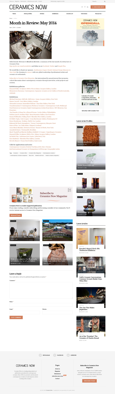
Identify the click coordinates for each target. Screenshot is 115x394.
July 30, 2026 (83, 340)
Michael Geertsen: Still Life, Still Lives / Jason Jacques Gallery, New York (34, 99)
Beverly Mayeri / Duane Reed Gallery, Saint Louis (26, 141)
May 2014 (31, 155)
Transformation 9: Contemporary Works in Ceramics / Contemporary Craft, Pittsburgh (38, 106)
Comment (13, 280)
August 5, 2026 (84, 311)
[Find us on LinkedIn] (87, 7)
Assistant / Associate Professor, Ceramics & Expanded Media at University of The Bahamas (55, 235)
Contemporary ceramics (49, 153)
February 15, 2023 (16, 263)
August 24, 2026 (83, 144)
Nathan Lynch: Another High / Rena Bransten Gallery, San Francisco (32, 114)
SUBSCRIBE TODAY (89, 381)
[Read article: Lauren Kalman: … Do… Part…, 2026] (25, 230)
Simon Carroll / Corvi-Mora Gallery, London (24, 101)
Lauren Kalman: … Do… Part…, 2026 (23, 237)
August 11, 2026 (83, 214)
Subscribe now (99, 7)
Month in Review (40, 155)
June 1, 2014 (12, 27)
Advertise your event (32, 1)
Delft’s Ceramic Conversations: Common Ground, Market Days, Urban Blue (90, 279)
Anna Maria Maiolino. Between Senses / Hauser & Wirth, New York (31, 127)
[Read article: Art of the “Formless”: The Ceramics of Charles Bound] (90, 326)
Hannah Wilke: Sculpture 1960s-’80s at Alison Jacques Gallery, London (33, 89)
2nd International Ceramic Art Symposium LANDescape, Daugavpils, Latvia (35, 149)
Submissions (23, 1)
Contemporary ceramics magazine (18, 155)
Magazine (17, 1)
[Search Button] (104, 1)
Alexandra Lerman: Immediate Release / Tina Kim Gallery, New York (32, 103)
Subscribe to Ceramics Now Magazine (22, 78)
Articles (42, 13)
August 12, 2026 (83, 191)
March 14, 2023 (48, 239)
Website (44, 309)
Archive (15, 18)
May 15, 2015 (47, 263)
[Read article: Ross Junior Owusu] (90, 205)
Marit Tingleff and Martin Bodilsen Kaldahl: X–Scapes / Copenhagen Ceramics (35, 132)
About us (12, 1)
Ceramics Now (23, 153)
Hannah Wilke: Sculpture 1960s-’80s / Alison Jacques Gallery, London (33, 134)
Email (12, 309)
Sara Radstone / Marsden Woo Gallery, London (25, 138)
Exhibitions (55, 13)
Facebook (46, 66)
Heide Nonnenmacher (86, 165)
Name (12, 301)
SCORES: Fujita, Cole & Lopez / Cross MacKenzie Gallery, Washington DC (33, 119)
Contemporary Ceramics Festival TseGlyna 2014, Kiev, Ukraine (30, 147)
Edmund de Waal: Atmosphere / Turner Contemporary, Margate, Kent (33, 123)
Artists (80, 127)
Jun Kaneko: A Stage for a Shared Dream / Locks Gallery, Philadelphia (33, 112)
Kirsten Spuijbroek (85, 142)
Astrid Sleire (82, 189)
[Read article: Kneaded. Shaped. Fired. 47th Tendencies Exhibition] (90, 238)
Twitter (52, 66)
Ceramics (15, 153)
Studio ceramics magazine (52, 155)
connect (29, 72)
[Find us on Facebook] (84, 7)
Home (11, 18)
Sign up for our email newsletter (20, 66)
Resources (98, 13)
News (14, 13)
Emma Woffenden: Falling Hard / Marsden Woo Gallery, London (30, 117)
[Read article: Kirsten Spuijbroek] (90, 135)
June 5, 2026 (14, 239)
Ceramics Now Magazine (35, 153)
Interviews (84, 13)
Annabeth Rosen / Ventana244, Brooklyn (23, 130)
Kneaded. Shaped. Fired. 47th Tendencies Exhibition (89, 249)
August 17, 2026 (83, 167)
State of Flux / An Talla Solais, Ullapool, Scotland (25, 125)
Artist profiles (28, 13)
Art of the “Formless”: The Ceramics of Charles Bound (89, 337)
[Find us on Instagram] (82, 7)
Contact (40, 1)
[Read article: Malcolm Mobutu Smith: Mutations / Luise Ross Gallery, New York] (57, 254)
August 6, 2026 (84, 283)
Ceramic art (69, 13)
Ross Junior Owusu (85, 212)
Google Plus (61, 66)
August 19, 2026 (84, 252)
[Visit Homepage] (28, 7)
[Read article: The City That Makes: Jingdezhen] (90, 297)
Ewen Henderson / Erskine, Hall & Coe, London (25, 121)
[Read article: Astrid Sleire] (90, 182)
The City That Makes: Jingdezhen (87, 308)
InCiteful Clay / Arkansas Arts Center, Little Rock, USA (27, 136)
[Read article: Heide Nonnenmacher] (90, 159)
